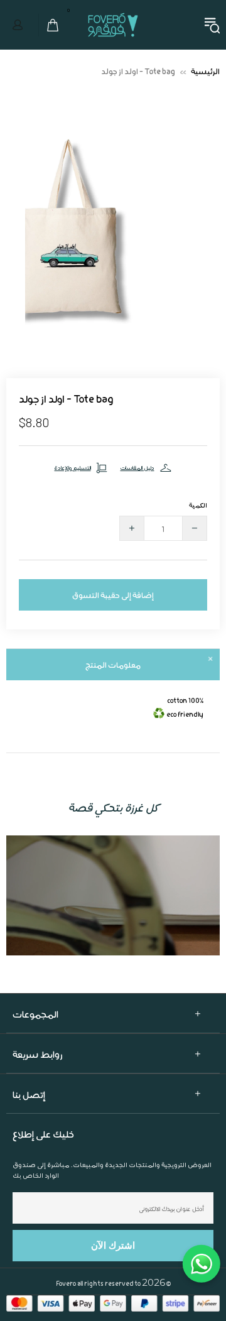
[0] (49, 50)
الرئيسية (205, 95)
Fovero (113, 49)
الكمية (198, 530)
